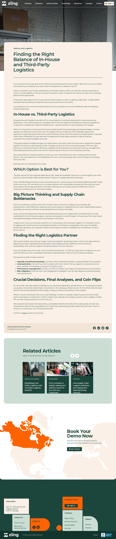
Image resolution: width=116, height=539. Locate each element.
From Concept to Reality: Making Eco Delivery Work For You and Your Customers (57, 388)
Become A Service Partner (20, 527)
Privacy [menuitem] (95, 535)
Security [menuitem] (68, 528)
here (24, 313)
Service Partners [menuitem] (71, 522)
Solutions (28, 3)
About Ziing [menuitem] (69, 518)
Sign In (72, 506)
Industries (39, 3)
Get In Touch (19, 523)
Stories (6, 40)
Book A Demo (74, 449)
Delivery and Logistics (22, 48)
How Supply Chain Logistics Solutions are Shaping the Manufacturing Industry (81, 388)
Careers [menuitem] (88, 524)
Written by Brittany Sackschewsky (19, 327)
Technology (65, 3)
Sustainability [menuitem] (70, 525)
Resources (78, 3)
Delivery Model (52, 3)
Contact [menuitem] (88, 528)
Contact (99, 3)
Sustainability (53, 379)
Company (89, 3)
